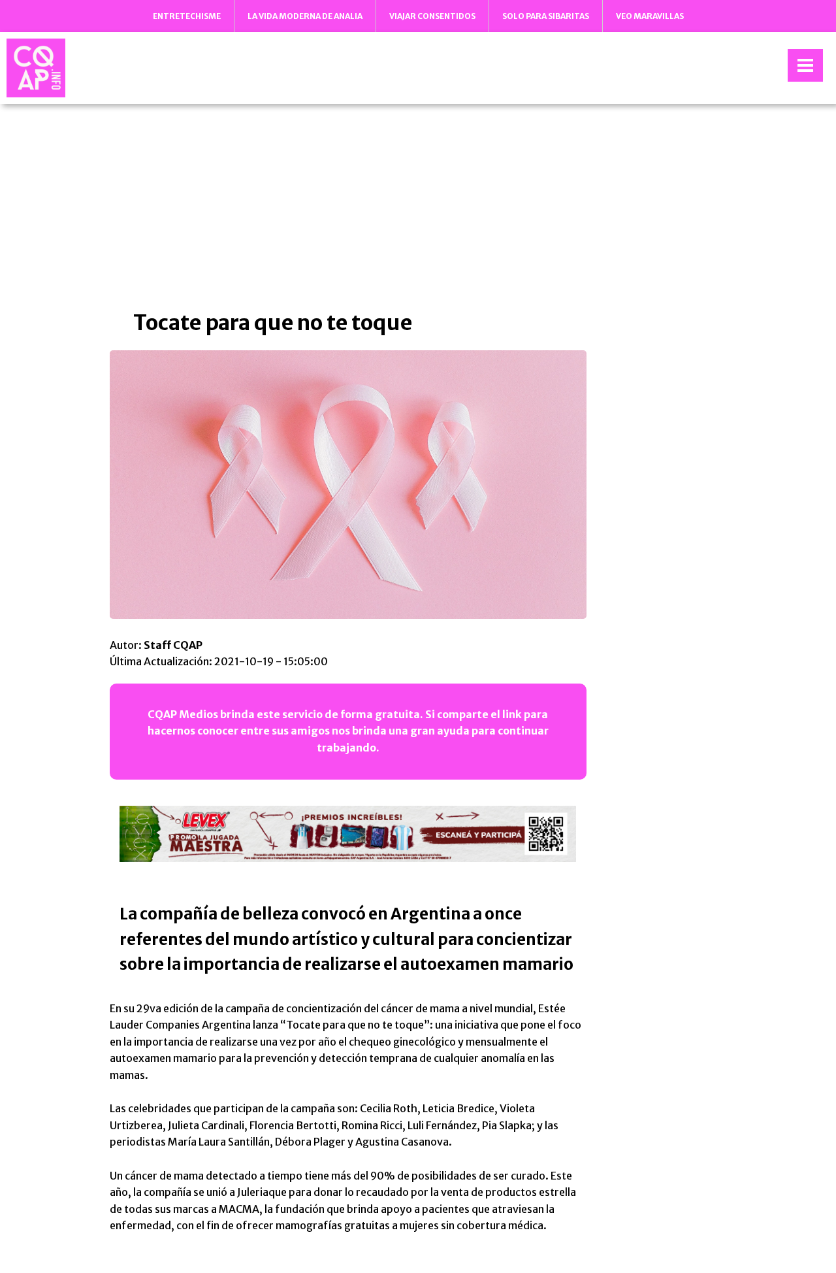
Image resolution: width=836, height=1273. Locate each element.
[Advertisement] (418, 205)
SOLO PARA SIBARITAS (545, 16)
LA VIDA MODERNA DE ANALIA (305, 16)
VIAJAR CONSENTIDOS (432, 16)
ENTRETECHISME (187, 16)
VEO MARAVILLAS (650, 16)
